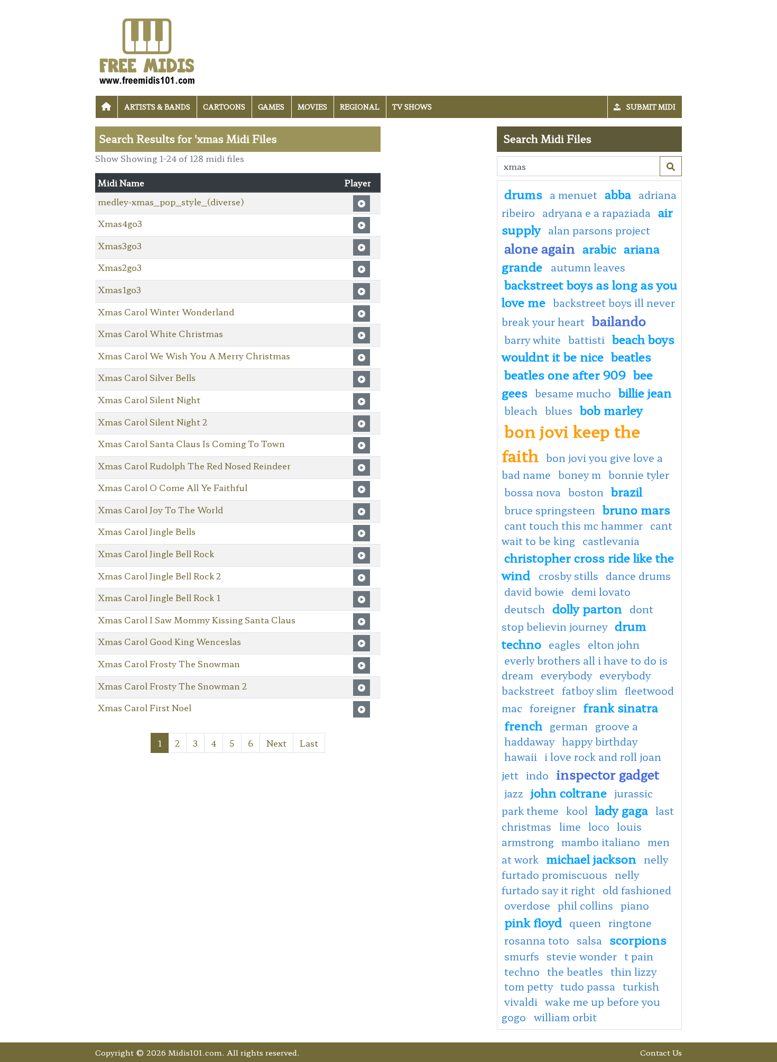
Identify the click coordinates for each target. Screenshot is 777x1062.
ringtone (630, 922)
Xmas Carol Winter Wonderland (166, 311)
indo (537, 775)
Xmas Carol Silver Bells (147, 377)
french (523, 724)
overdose (527, 905)
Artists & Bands (157, 107)
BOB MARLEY (611, 409)
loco (598, 826)
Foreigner (553, 708)
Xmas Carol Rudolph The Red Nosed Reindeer (194, 465)
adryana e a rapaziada (596, 212)
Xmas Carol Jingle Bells (147, 531)
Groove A (616, 726)
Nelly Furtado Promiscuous (585, 867)
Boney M (579, 474)
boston (586, 492)
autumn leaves (588, 267)
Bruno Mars (636, 509)
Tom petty (528, 986)
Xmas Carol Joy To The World (160, 509)
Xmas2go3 (120, 267)
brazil (626, 491)
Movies (312, 107)
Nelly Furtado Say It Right (570, 882)
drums (523, 193)
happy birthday (599, 741)
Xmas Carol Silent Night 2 (152, 421)
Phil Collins (585, 905)
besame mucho (573, 393)
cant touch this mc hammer (573, 525)
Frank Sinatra (620, 706)
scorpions (638, 939)
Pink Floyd (533, 921)
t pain (638, 956)
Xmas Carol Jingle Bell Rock (156, 553)
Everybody (566, 675)
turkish (641, 986)
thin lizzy (633, 971)
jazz (513, 793)
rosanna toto (536, 940)
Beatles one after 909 (565, 374)
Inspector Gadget (607, 774)
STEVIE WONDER (582, 956)
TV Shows (412, 107)
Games (271, 107)
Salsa (589, 940)
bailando (619, 320)
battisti (586, 339)
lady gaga (621, 809)
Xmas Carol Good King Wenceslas (169, 641)
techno (522, 971)
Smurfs (521, 956)
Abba (618, 193)
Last (309, 743)
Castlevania (611, 540)
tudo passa (587, 986)
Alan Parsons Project (599, 230)
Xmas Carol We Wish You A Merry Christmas (194, 355)
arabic (599, 248)
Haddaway (529, 741)
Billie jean (645, 392)
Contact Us (661, 1052)
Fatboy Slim (589, 690)
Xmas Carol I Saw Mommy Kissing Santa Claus (196, 619)
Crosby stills (568, 575)
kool (577, 810)
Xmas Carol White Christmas (160, 333)
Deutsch (524, 609)
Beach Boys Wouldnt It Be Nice (588, 347)
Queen (585, 922)
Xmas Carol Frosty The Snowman (169, 663)
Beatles (631, 356)
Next (276, 743)
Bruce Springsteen (549, 510)
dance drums (638, 575)
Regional (360, 107)
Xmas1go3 (119, 289)
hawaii (520, 756)
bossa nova (532, 492)
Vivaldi (521, 1001)
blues (558, 410)
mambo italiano (600, 841)
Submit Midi (650, 107)
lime (570, 826)
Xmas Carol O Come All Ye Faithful (172, 487)
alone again (539, 248)
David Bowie (534, 591)
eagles (564, 644)
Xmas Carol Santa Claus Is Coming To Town (191, 443)
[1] (671, 166)
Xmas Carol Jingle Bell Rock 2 (159, 575)
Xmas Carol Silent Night (149, 399)
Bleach (521, 410)
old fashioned (637, 890)
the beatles (575, 971)
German (569, 726)
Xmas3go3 (120, 245)
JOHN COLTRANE (569, 792)
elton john (614, 644)
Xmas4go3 (120, 223)
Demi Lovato (601, 591)
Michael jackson (591, 858)
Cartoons (224, 107)
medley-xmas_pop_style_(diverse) (171, 201)
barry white (532, 339)
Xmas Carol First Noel (144, 707)
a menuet (573, 194)
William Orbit (565, 1017)
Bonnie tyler (638, 474)
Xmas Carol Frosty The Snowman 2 (172, 685)
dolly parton (587, 608)
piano (635, 905)
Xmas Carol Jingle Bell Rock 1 (159, 597)
